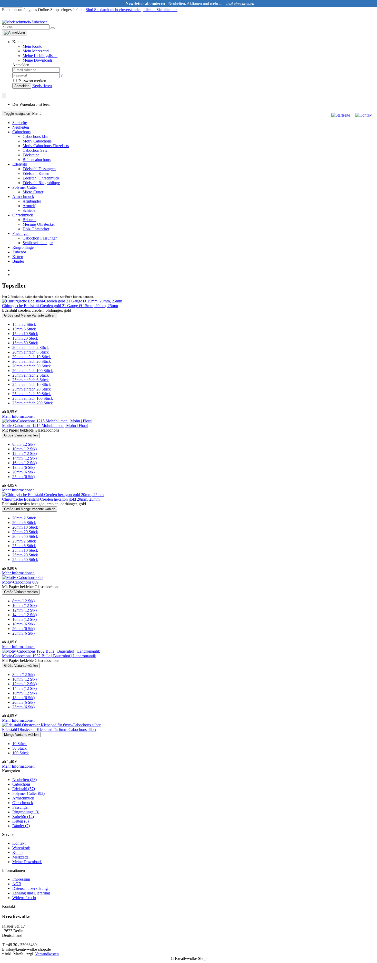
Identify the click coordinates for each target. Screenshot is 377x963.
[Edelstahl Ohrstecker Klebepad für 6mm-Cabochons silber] (51, 725)
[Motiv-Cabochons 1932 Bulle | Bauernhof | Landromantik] (51, 651)
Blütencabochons (37, 159)
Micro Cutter (33, 192)
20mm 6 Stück (24, 522)
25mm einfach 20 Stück (31, 389)
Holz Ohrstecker (36, 229)
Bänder (18, 261)
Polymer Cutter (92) (28, 793)
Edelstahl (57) (23, 789)
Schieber (30, 210)
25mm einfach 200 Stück (32, 403)
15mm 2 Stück (24, 324)
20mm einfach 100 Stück (32, 370)
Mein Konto (32, 46)
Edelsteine (31, 155)
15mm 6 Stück (24, 329)
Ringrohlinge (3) (25, 812)
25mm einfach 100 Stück (32, 398)
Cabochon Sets (35, 150)
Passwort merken (31, 81)
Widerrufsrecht (24, 897)
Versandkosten (47, 954)
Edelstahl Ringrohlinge (41, 182)
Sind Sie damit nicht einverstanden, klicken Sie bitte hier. (131, 9)
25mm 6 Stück (24, 546)
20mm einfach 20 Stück (31, 361)
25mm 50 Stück (25, 559)
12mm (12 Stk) (24, 453)
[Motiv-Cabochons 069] (22, 577)
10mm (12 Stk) (24, 449)
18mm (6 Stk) (23, 467)
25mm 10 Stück (25, 550)
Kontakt (18, 843)
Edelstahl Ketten (36, 173)
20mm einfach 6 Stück (30, 352)
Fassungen (20, 233)
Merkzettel (20, 857)
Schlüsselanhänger (38, 243)
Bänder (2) (21, 826)
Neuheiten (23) (24, 779)
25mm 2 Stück (24, 541)
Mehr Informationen (18, 416)
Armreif (29, 206)
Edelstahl (19, 164)
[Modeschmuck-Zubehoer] (24, 22)
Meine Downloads (27, 862)
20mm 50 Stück (25, 536)
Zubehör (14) (23, 816)
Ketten (17, 256)
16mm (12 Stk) (24, 463)
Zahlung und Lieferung (31, 893)
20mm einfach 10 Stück (31, 357)
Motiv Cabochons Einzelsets (46, 146)
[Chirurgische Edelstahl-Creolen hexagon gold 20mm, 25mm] (53, 494)
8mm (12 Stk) (23, 444)
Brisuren (29, 219)
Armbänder (32, 201)
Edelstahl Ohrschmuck (41, 178)
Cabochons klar (35, 136)
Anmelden (21, 86)
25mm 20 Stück (25, 555)
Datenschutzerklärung (30, 888)
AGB (16, 884)
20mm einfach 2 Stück (30, 347)
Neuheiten (20, 127)
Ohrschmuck (22, 215)
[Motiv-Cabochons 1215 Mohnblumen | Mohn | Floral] (47, 421)
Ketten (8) (20, 821)
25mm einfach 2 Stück (30, 375)
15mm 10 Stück (25, 333)
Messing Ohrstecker (39, 224)
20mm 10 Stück (25, 527)
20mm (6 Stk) (23, 472)
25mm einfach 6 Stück (30, 380)
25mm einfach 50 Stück (31, 394)
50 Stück (19, 748)
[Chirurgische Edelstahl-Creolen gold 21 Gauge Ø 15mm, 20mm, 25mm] (62, 301)
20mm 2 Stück (24, 518)
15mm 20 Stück (25, 338)
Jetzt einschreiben (240, 3)
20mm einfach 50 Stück (31, 366)
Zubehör (19, 252)
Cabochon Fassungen (40, 238)
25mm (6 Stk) (23, 476)
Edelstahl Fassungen (39, 169)
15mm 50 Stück (25, 343)
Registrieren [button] (42, 85)
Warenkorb (21, 848)
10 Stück (19, 743)
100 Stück (20, 753)
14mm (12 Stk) (24, 458)
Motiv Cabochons (37, 141)
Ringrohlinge (23, 247)
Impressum (21, 879)
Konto (17, 852)
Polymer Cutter (24, 187)
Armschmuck (23, 196)
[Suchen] (53, 28)
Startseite (19, 122)
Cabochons (21, 132)
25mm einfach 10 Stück (31, 384)
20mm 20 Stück (25, 532)
